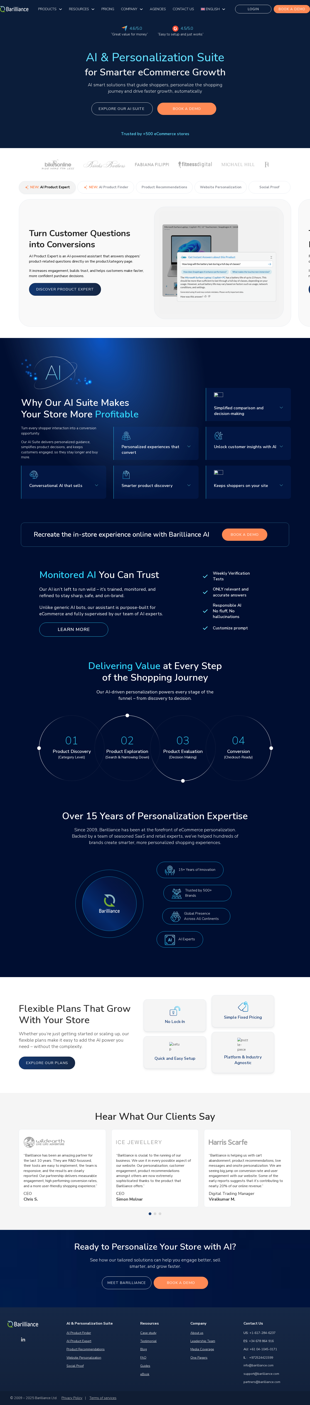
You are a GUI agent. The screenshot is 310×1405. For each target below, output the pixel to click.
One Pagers (198, 1357)
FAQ (143, 1357)
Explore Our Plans (47, 1062)
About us (196, 1333)
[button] (63, 482)
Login (253, 9)
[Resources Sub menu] (93, 9)
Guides (145, 1366)
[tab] (150, 1213)
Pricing (107, 9)
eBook (144, 1374)
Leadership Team (202, 1341)
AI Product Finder (78, 1333)
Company (129, 9)
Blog (143, 1349)
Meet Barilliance (126, 1282)
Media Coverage (202, 1349)
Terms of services (102, 1398)
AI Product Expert (78, 1341)
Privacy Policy (72, 1398)
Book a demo (187, 108)
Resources (79, 9)
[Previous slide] (15, 265)
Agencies (158, 9)
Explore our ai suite (122, 108)
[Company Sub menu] (141, 9)
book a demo (291, 9)
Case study (148, 1333)
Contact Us (183, 9)
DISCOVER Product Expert (65, 289)
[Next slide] (294, 265)
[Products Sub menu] (60, 9)
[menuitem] (210, 9)
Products (47, 9)
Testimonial (148, 1341)
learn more (74, 629)
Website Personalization (83, 1357)
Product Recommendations (85, 1349)
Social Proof (75, 1366)
